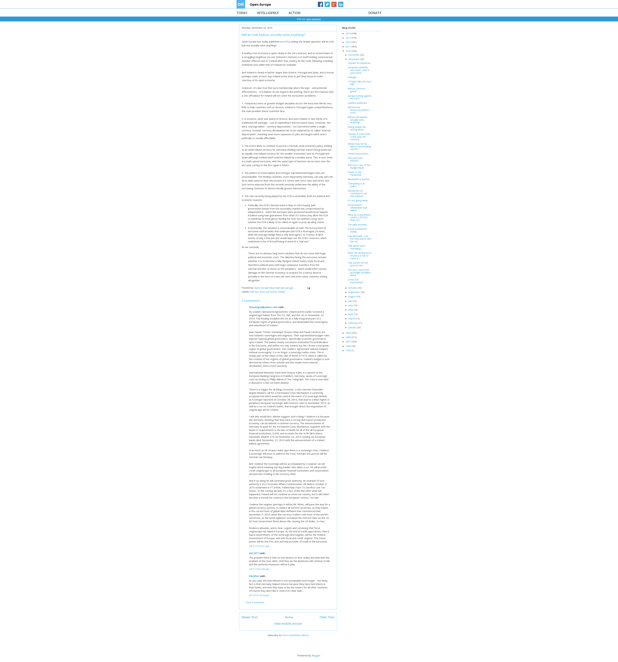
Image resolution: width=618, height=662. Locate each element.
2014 (348, 33)
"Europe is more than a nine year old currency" (359, 136)
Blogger (316, 655)
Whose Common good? (356, 90)
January (352, 327)
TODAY (242, 13)
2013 (348, 37)
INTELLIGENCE (268, 13)
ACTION (294, 13)
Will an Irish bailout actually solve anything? (357, 120)
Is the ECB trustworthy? (355, 281)
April (351, 314)
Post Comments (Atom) (295, 635)
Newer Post (250, 617)
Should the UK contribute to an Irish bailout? (357, 193)
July (350, 301)
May (351, 309)
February (353, 322)
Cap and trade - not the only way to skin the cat (359, 238)
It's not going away (358, 200)
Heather (254, 576)
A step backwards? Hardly (357, 230)
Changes (352, 77)
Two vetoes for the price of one (358, 264)
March (352, 318)
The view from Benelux (355, 159)
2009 (348, 332)
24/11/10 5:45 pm (259, 569)
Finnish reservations (358, 153)
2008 (348, 337)
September (354, 292)
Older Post (327, 617)
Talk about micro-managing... (357, 247)
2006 (348, 346)
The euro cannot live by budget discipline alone (359, 272)
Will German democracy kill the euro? (358, 110)
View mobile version (288, 623)
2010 (348, 50)
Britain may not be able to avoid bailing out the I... (359, 146)
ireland (281, 291)
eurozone (271, 291)
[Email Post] (308, 287)
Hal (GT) (254, 553)
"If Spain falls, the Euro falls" (359, 83)
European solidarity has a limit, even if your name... (358, 70)
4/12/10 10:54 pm (259, 595)
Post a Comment (255, 602)
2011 (348, 46)
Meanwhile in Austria (358, 179)
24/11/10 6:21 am (259, 546)
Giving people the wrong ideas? (357, 128)
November (354, 59)
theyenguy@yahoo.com (263, 307)
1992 (348, 350)
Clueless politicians (357, 102)
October (353, 287)
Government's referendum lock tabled (357, 207)
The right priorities (357, 224)
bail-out (254, 291)
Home (289, 617)
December (354, 54)
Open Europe (260, 4)
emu (262, 291)
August (352, 296)
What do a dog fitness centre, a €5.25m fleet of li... (359, 217)
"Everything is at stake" (356, 185)
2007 (348, 341)
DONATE (374, 13)
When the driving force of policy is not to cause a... (359, 255)
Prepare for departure (359, 63)
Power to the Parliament (354, 173)
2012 (348, 42)
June (351, 305)
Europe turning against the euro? (359, 97)
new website (313, 19)
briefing (286, 41)
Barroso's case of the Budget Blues (359, 166)
